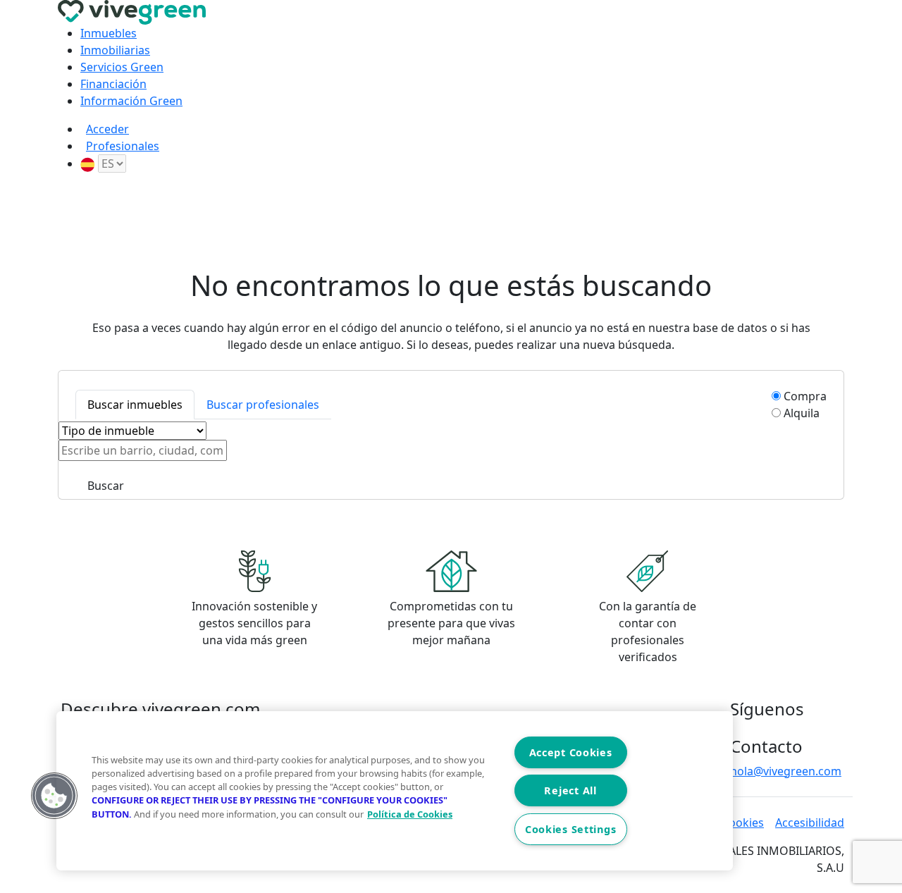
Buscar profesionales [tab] (262, 404)
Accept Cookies (570, 752)
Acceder (107, 129)
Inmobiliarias (115, 50)
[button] (54, 795)
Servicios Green (121, 67)
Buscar (105, 485)
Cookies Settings (571, 829)
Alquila (802, 413)
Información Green (131, 101)
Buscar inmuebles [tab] (135, 404)
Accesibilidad (809, 822)
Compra (805, 396)
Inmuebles (108, 33)
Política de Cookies (409, 814)
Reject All (570, 790)
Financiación (113, 84)
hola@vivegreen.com (785, 771)
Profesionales (122, 146)
